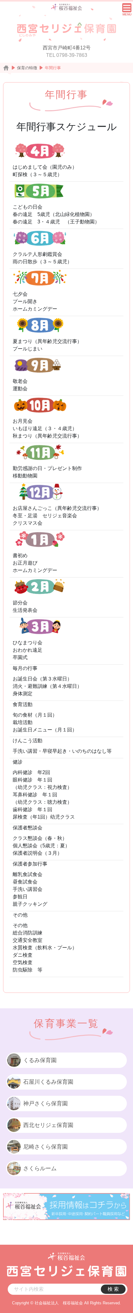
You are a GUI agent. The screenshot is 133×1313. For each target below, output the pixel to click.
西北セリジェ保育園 (48, 1125)
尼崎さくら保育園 (45, 1147)
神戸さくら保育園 (45, 1103)
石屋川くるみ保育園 (48, 1082)
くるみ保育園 (40, 1060)
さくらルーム (40, 1168)
